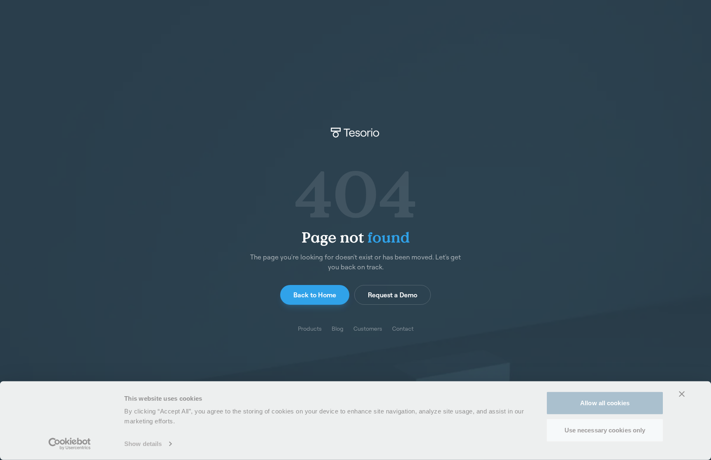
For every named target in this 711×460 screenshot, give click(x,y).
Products (310, 328)
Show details (143, 443)
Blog (338, 328)
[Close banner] (682, 394)
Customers (367, 328)
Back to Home (314, 295)
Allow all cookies (605, 402)
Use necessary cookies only (605, 429)
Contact (403, 328)
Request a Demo (392, 295)
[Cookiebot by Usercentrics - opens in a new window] (70, 444)
